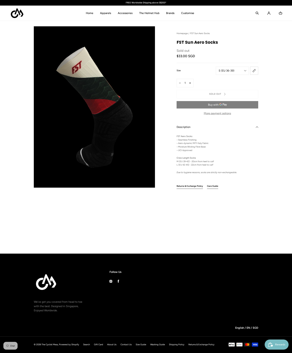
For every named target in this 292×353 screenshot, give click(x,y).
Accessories (125, 13)
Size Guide (141, 344)
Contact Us (126, 344)
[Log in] (269, 13)
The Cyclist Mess (50, 344)
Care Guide (212, 186)
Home (89, 13)
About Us (111, 344)
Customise (187, 13)
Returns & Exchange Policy (190, 186)
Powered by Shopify (69, 344)
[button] (257, 13)
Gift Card (98, 344)
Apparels (105, 13)
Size (179, 70)
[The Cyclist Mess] (17, 13)
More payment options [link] (217, 113)
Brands (170, 13)
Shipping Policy (176, 344)
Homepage (182, 33)
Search (86, 344)
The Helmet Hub (149, 13)
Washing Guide (157, 344)
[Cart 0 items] (280, 13)
